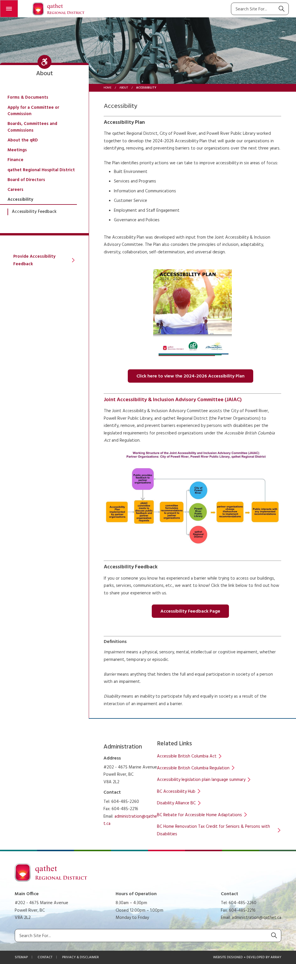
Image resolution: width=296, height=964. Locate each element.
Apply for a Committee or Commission (33, 111)
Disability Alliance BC (176, 803)
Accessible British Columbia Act (187, 756)
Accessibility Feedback (34, 212)
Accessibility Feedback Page (190, 611)
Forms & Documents (28, 97)
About (123, 87)
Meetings (17, 150)
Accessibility (20, 199)
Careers (15, 189)
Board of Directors (26, 179)
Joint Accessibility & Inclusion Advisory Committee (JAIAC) (173, 400)
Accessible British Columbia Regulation (193, 768)
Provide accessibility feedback (34, 260)
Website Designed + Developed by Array (247, 957)
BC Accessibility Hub (176, 791)
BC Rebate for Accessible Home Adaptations (199, 815)
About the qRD (23, 140)
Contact (45, 957)
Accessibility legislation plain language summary (201, 779)
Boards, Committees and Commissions (32, 127)
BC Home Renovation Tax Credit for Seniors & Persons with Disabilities (213, 830)
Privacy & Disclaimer (80, 957)
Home (107, 87)
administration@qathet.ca (256, 917)
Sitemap (21, 957)
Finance (15, 159)
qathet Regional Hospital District (41, 170)
